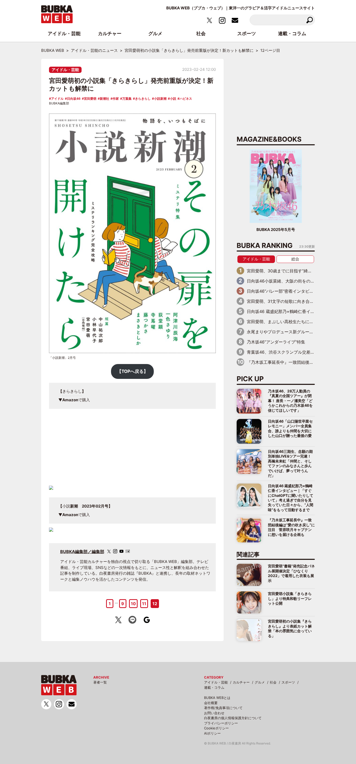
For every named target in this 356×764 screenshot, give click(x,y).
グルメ (260, 682)
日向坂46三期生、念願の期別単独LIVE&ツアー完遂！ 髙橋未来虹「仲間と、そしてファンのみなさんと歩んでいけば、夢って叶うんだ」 (290, 463)
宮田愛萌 (90, 99)
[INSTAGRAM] (115, 551)
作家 (116, 99)
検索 (309, 20)
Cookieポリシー (216, 728)
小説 (173, 99)
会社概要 (211, 703)
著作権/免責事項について (223, 708)
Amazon (70, 399)
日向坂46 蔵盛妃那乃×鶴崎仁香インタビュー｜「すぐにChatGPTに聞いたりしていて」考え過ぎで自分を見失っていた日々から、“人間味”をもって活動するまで (290, 498)
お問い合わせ (214, 713)
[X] (109, 551)
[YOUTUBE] (121, 551)
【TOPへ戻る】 (132, 371)
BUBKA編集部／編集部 (82, 551)
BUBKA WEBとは (217, 698)
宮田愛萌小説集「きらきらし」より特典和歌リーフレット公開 (290, 598)
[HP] (128, 551)
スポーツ (288, 682)
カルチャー (241, 682)
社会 (273, 682)
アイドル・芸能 (65, 69)
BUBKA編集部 (59, 103)
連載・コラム (214, 687)
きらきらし (143, 99)
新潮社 (104, 99)
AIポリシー (212, 733)
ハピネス (186, 99)
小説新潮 (160, 99)
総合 (295, 258)
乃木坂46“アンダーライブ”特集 (276, 342)
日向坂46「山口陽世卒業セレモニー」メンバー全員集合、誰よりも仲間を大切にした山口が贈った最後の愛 (290, 428)
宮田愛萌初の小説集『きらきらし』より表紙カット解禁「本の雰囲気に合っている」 (290, 628)
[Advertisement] (132, 449)
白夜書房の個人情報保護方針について (233, 718)
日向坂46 (74, 99)
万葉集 (127, 99)
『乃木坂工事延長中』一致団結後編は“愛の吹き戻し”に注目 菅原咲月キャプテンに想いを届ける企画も (291, 527)
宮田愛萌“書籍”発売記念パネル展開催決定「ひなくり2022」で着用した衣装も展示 (291, 573)
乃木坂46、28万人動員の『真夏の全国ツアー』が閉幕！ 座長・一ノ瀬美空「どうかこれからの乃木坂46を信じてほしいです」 (290, 400)
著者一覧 (100, 682)
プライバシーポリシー (221, 723)
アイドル (57, 99)
